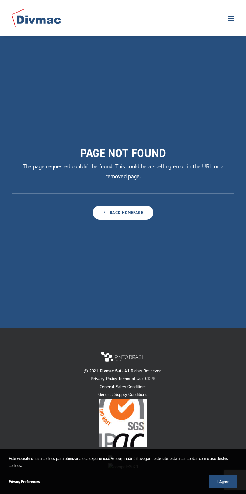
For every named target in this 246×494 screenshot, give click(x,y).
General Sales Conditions (123, 387)
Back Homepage (126, 212)
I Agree (223, 481)
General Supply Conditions (123, 394)
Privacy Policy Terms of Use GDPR (123, 379)
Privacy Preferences (24, 481)
